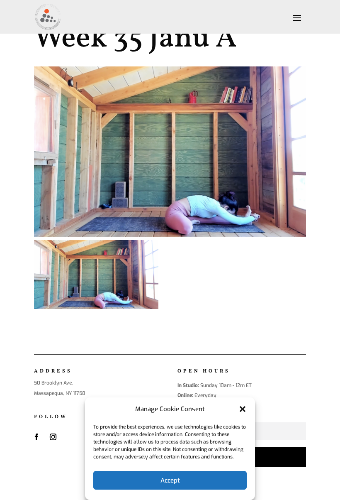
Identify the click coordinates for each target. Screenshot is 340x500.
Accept (170, 480)
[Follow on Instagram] (53, 437)
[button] (242, 409)
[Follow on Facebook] (36, 437)
